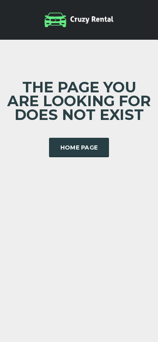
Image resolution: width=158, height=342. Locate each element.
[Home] (79, 19)
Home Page (79, 147)
